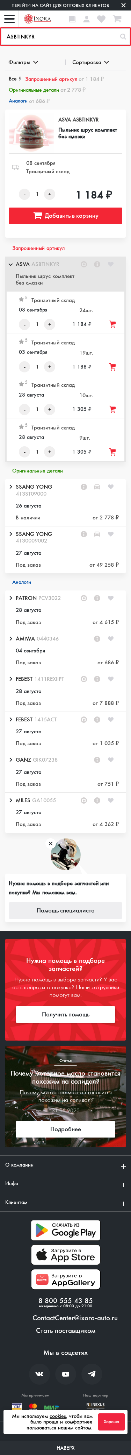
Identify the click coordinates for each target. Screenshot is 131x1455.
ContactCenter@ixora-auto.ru (75, 1318)
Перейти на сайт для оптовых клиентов (60, 5)
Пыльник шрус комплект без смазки (87, 133)
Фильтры (19, 62)
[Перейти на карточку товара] (31, 133)
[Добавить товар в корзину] (112, 324)
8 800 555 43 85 (65, 1301)
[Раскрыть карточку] (10, 487)
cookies (58, 1416)
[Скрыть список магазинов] (10, 264)
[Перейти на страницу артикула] (97, 264)
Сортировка (86, 62)
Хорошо (111, 1422)
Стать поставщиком (65, 1331)
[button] (65, 274)
